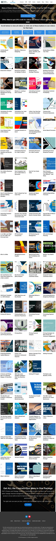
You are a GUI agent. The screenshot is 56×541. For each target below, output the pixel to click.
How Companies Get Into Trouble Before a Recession (20, 173)
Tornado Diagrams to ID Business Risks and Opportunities (35, 418)
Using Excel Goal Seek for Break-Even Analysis (35, 438)
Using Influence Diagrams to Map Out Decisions (48, 438)
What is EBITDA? (5, 476)
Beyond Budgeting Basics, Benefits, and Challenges (34, 52)
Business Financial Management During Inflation (6, 92)
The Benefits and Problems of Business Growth (6, 397)
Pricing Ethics (18, 333)
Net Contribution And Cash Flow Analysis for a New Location (7, 276)
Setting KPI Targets (34, 374)
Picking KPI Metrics (6, 314)
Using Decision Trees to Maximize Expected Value (20, 438)
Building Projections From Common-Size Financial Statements (48, 72)
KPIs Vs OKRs (4, 254)
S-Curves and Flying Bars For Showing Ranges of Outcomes (6, 375)
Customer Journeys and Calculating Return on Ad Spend (35, 132)
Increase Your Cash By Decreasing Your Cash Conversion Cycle (21, 215)
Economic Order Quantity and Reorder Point (6, 152)
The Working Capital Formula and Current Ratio (6, 418)
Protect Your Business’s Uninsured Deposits (20, 355)
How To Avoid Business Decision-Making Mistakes (7, 195)
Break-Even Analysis (6, 70)
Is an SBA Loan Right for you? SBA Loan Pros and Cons (6, 235)
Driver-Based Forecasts (49, 130)
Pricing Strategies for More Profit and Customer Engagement (49, 334)
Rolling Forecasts (47, 353)
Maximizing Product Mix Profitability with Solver (34, 256)
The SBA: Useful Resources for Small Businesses (48, 397)
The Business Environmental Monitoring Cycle (19, 397)
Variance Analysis (19, 457)
